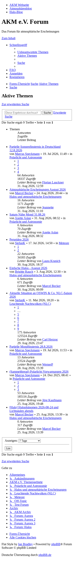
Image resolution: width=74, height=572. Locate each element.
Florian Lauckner (53, 182)
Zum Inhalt (8, 38)
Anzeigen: (11, 440)
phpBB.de (44, 555)
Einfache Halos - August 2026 (28, 268)
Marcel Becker (24, 193)
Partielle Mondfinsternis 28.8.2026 (30, 346)
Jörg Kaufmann (52, 400)
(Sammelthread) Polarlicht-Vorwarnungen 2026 (38, 371)
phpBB (55, 544)
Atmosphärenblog (20, 8)
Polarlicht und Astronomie (25, 157)
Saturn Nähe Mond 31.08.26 (27, 214)
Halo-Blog (16, 12)
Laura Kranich (51, 261)
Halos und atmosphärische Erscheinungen (35, 196)
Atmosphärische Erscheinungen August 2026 (37, 189)
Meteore (64, 243)
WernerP (47, 364)
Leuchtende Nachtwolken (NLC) (30, 303)
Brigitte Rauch (24, 271)
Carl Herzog (50, 339)
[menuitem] (32, 52)
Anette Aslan (23, 218)
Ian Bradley (25, 544)
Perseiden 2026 (19, 239)
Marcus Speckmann (27, 153)
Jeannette (48, 207)
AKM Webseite (19, 5)
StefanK (20, 243)
